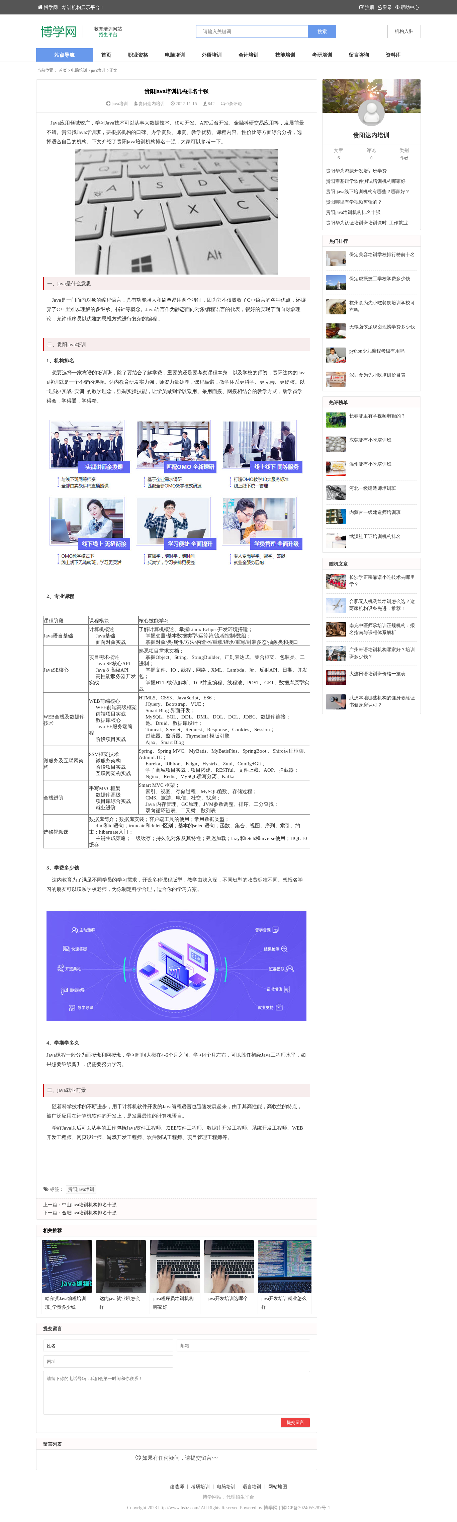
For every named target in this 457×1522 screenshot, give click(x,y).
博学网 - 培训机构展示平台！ (74, 7)
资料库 (393, 55)
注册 (369, 7)
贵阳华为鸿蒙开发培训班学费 (356, 170)
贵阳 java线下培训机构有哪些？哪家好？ (368, 191)
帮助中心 (409, 7)
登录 (387, 7)
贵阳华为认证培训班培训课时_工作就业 (367, 222)
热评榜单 (338, 402)
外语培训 (212, 55)
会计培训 (249, 55)
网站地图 (277, 1486)
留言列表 (52, 1444)
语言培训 (252, 1486)
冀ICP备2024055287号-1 (305, 1507)
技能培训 (285, 55)
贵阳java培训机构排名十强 (353, 212)
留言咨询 (359, 55)
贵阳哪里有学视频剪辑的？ (354, 202)
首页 (106, 55)
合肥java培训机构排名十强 (89, 1212)
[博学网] (132, 31)
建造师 (177, 1486)
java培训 (98, 70)
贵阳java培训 (81, 1189)
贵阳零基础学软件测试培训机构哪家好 (365, 181)
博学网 (271, 1507)
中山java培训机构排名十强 (89, 1204)
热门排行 (338, 241)
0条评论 (234, 103)
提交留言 (295, 1422)
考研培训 (322, 55)
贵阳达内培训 (152, 103)
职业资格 (138, 55)
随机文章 (338, 563)
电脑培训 (175, 55)
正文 (113, 70)
